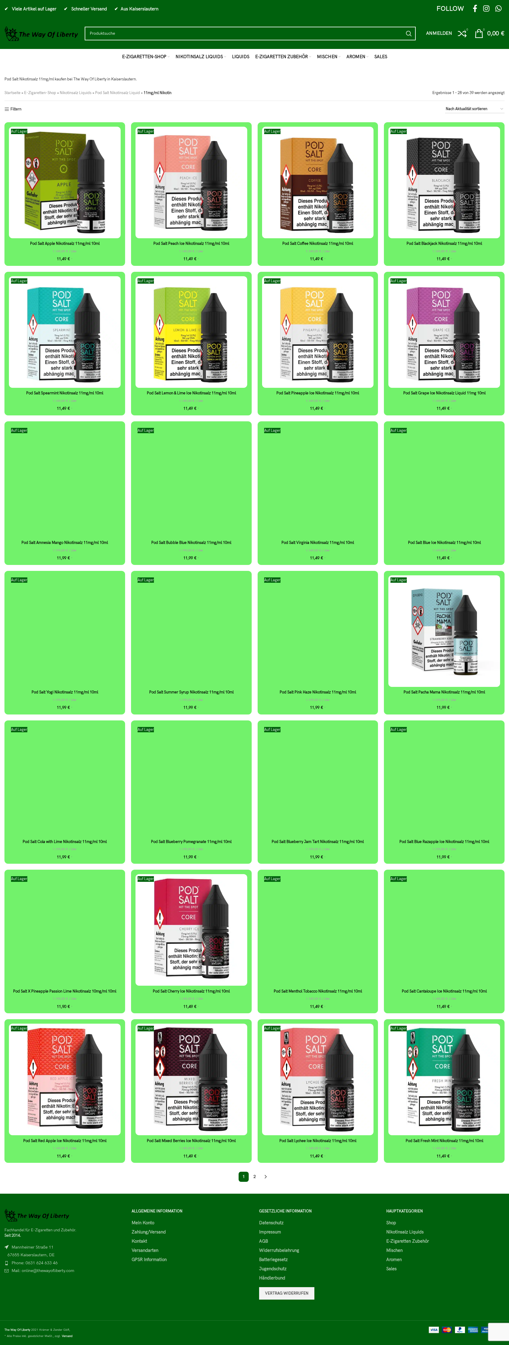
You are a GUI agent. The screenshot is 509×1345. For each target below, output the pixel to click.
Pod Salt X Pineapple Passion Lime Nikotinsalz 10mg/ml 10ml (64, 991)
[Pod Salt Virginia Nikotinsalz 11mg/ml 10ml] (318, 481)
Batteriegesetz (273, 1259)
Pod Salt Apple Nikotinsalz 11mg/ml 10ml (65, 243)
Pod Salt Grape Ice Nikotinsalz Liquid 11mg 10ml (444, 393)
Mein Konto (143, 1222)
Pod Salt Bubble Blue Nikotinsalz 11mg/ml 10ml (191, 542)
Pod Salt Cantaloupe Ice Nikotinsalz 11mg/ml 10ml (444, 991)
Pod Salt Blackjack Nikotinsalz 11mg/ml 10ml (444, 243)
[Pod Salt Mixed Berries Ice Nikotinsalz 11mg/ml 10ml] (191, 1079)
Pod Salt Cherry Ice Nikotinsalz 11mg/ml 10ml (191, 991)
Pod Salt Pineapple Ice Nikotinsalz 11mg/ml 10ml (317, 393)
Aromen (394, 1259)
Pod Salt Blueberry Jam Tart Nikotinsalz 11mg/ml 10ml (318, 841)
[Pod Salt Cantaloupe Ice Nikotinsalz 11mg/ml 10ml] (444, 930)
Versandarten (145, 1250)
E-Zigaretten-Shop (40, 92)
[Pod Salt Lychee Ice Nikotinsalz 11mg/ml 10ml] (318, 1079)
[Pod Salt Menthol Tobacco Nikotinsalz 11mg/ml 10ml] (318, 930)
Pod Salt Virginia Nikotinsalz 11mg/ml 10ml (317, 542)
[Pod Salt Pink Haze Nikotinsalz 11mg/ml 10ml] (318, 631)
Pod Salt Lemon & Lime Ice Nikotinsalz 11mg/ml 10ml (191, 393)
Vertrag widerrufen (286, 1293)
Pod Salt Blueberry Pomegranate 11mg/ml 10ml (191, 841)
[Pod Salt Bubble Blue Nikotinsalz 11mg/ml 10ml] (191, 481)
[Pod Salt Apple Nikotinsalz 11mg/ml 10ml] (65, 182)
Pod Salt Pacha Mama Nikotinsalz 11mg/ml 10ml (444, 692)
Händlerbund (272, 1278)
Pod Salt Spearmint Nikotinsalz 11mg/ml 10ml (64, 393)
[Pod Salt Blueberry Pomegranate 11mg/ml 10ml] (191, 780)
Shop (391, 1222)
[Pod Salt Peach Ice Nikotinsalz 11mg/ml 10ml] (191, 182)
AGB (263, 1241)
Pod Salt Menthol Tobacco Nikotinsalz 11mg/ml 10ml (318, 991)
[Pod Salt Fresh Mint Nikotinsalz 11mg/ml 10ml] (444, 1079)
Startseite (12, 92)
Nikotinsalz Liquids (76, 92)
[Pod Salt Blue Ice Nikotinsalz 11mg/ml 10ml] (444, 481)
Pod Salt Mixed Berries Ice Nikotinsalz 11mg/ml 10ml (191, 1140)
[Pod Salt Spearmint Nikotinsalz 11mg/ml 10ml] (65, 332)
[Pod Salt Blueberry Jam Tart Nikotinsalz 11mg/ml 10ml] (318, 780)
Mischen (394, 1250)
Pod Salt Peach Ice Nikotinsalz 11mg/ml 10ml (191, 243)
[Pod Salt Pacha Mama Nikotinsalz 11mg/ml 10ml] (444, 631)
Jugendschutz (272, 1268)
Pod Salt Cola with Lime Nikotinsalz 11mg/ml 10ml (65, 841)
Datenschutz (271, 1222)
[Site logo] (41, 33)
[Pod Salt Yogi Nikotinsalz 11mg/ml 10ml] (65, 631)
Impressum (270, 1232)
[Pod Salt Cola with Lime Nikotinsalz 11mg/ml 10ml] (65, 780)
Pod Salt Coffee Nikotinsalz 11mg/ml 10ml (317, 243)
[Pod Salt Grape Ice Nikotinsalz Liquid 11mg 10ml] (444, 332)
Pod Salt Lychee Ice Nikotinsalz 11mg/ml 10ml (317, 1140)
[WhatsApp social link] (498, 9)
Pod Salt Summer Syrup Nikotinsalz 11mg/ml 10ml (191, 692)
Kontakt (139, 1241)
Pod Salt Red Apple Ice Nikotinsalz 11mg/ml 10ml (64, 1140)
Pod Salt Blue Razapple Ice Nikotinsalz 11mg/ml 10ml (444, 841)
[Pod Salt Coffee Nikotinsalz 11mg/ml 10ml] (318, 182)
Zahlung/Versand (149, 1232)
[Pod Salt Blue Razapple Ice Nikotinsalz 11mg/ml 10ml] (444, 780)
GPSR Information (149, 1259)
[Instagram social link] (486, 9)
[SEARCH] (409, 33)
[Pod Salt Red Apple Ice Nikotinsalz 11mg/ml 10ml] (65, 1079)
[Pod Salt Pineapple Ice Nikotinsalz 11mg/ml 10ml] (318, 332)
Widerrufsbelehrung (279, 1250)
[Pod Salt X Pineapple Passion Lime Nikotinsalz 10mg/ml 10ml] (65, 930)
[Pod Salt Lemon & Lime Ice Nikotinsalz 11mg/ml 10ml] (191, 332)
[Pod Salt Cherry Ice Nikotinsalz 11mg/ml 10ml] (191, 930)
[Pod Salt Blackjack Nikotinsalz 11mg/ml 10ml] (444, 182)
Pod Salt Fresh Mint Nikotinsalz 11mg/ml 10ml (444, 1140)
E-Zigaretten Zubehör (407, 1241)
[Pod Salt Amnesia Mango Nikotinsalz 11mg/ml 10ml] (65, 481)
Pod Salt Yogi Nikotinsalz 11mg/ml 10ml (64, 692)
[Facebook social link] (475, 9)
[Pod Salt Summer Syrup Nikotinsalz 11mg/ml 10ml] (191, 631)
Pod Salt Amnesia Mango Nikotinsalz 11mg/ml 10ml (64, 542)
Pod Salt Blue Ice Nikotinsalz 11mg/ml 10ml (444, 542)
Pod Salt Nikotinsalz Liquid (117, 92)
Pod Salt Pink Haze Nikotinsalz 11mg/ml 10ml (318, 692)
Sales (391, 1268)
